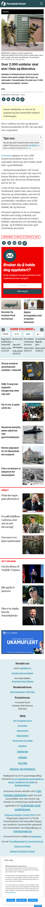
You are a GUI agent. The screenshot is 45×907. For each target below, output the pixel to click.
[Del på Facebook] (3, 99)
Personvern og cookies (23, 741)
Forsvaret (6, 155)
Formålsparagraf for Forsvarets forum (26, 842)
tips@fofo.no (34, 146)
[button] (3, 330)
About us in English (22, 847)
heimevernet (8, 237)
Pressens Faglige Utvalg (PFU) (19, 815)
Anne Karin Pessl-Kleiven (22, 682)
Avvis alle (11, 900)
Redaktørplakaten (22, 786)
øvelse (19, 237)
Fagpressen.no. (11, 892)
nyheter (28, 237)
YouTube (22, 763)
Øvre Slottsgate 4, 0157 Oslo (22, 692)
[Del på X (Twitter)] (8, 99)
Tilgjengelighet (22, 736)
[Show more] (41, 137)
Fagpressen (36, 837)
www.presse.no (22, 831)
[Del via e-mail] (18, 99)
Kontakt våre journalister (22, 674)
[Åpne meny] (41, 4)
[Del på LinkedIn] (13, 99)
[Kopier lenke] (22, 99)
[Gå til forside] (18, 3)
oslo (37, 237)
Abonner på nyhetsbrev (22, 769)
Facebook (22, 746)
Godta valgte (21, 900)
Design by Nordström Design (22, 852)
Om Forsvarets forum (22, 721)
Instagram (22, 751)
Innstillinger (38, 905)
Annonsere (22, 726)
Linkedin (22, 757)
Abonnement (22, 731)
